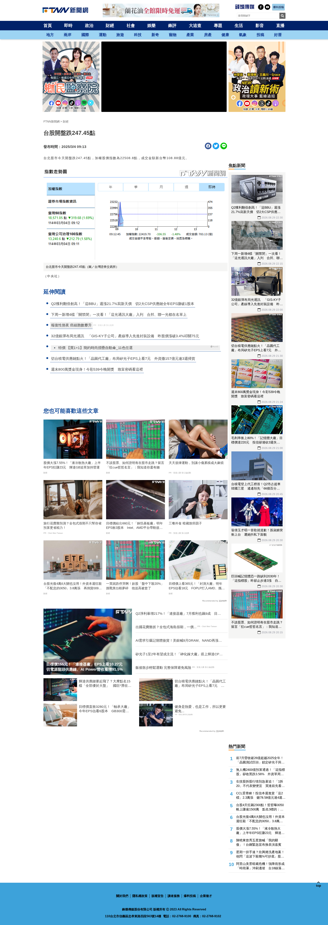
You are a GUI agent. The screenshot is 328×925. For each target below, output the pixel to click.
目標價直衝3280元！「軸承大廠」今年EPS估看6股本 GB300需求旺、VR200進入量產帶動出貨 (105, 709)
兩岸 (67, 35)
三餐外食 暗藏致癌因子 (185, 523)
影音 (259, 25)
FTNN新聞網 (51, 121)
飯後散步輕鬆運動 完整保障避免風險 (163, 668)
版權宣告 (157, 895)
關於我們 (122, 895)
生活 (239, 25)
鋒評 (172, 25)
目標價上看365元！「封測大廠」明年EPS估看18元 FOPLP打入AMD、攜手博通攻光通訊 (197, 586)
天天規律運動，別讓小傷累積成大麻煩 (196, 463)
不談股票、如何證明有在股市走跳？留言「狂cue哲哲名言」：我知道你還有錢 (135, 465)
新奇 (155, 35)
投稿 (260, 35)
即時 (68, 25)
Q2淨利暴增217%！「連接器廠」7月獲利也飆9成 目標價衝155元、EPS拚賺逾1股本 (178, 614)
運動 (102, 35)
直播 (280, 25)
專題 (218, 25)
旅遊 (120, 35)
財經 (110, 25)
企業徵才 (206, 895)
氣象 (243, 35)
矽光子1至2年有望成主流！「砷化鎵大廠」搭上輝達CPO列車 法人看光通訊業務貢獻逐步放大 (179, 654)
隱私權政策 (139, 895)
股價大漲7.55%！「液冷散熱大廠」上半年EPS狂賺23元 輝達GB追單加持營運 (72, 465)
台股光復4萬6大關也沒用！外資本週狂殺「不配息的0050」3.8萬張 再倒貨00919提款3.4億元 (72, 586)
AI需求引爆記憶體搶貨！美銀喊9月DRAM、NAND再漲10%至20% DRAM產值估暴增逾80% (177, 641)
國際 (85, 35)
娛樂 (151, 25)
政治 (89, 25)
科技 (138, 35)
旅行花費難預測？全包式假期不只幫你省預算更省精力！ (72, 526)
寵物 (173, 35)
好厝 (278, 35)
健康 (225, 35)
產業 (190, 35)
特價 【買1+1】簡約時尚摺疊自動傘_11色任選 (95, 348)
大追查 (195, 25)
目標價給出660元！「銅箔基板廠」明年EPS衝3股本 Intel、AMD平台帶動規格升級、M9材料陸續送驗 (134, 526)
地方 (50, 35)
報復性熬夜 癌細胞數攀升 (71, 325)
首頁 (47, 25)
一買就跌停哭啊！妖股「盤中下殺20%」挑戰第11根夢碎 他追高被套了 (135, 586)
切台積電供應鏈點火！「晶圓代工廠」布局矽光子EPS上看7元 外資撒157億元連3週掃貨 (200, 683)
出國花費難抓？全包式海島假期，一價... (166, 627)
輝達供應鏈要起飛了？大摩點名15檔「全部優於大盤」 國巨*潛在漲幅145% (105, 683)
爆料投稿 (190, 895)
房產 (208, 35)
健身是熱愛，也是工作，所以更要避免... (200, 709)
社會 (131, 25)
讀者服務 (174, 895)
